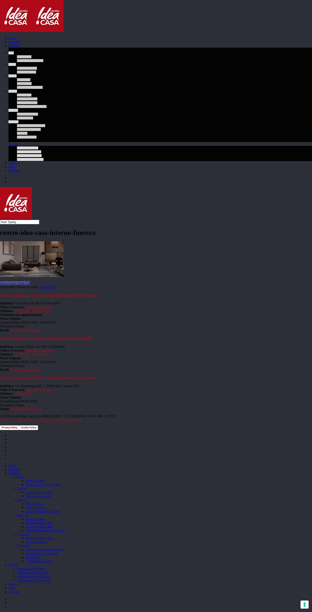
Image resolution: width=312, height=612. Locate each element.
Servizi (13, 565)
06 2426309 (22, 354)
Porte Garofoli (35, 481)
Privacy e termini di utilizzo (18, 420)
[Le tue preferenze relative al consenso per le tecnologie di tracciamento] (305, 605)
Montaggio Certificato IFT (34, 580)
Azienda (14, 469)
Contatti (13, 592)
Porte (20, 477)
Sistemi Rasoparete (38, 496)
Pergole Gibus (35, 519)
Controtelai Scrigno (38, 561)
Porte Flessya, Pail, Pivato (42, 484)
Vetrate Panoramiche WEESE (45, 530)
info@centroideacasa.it (25, 330)
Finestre (22, 500)
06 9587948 (22, 393)
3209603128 (41, 311)
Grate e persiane (36, 542)
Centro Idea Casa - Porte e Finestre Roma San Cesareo (47, 377)
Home (12, 465)
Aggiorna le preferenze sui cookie (60, 420)
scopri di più (47, 287)
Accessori (23, 546)
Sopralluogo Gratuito (31, 569)
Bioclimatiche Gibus (39, 523)
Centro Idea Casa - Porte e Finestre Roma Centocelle (45, 338)
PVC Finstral (34, 504)
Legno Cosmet (35, 507)
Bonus (12, 584)
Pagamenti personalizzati (33, 576)
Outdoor (22, 515)
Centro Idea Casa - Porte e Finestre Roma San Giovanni (49, 295)
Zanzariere (32, 557)
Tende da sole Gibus (39, 526)
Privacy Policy (9, 427)
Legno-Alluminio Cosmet (42, 511)
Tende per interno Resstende (44, 549)
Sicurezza (23, 534)
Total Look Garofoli (38, 492)
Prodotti (13, 473)
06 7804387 (22, 311)
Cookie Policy (28, 427)
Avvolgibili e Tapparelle (41, 553)
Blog (11, 588)
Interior (22, 488)
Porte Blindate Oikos (39, 538)
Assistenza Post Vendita (33, 572)
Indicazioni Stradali (38, 307)
